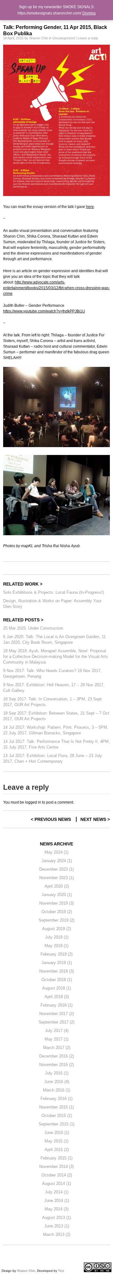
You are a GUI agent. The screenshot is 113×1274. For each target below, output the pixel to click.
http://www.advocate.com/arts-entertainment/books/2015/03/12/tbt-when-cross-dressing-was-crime (56, 288)
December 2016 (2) (56, 1056)
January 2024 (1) (56, 860)
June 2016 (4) (56, 1081)
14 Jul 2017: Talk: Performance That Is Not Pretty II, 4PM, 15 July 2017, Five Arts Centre (56, 744)
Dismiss (89, 13)
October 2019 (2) (56, 911)
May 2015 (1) (56, 1141)
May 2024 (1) (56, 852)
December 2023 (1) (56, 869)
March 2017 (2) (56, 1047)
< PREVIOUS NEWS (51, 819)
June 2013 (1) (56, 1226)
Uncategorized (63, 38)
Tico (61, 1270)
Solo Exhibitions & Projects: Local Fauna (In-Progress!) (53, 592)
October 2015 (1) (56, 1115)
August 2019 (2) (56, 928)
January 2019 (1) (56, 962)
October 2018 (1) (56, 979)
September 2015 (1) (56, 1124)
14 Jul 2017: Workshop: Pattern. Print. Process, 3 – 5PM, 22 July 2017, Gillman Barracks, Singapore (55, 730)
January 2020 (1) (56, 894)
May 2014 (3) (56, 1209)
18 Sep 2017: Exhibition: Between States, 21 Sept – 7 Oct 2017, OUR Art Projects (56, 716)
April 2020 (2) (57, 886)
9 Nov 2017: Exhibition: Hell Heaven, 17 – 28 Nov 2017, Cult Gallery (54, 687)
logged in (33, 802)
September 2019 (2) (56, 920)
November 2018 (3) (56, 971)
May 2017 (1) (56, 1039)
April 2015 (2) (57, 1149)
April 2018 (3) (57, 996)
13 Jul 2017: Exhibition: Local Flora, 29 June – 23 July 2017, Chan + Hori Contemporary (52, 758)
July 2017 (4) (56, 1030)
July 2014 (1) (56, 1192)
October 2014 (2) (56, 1175)
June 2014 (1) (56, 1200)
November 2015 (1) (56, 1107)
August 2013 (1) (56, 1217)
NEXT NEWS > (95, 819)
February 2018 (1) (56, 1005)
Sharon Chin (38, 38)
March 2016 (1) (56, 1090)
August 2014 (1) (56, 1183)
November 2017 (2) (56, 1013)
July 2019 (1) (56, 937)
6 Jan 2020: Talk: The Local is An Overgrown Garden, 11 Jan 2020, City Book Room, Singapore (54, 639)
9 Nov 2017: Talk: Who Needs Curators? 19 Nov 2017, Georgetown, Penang (52, 673)
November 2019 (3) (56, 903)
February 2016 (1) (56, 1098)
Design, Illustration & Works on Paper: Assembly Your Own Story (52, 603)
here (90, 207)
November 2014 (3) (56, 1166)
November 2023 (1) (56, 877)
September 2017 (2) (56, 1022)
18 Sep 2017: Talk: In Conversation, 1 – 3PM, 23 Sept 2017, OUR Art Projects (52, 702)
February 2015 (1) (56, 1158)
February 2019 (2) (56, 954)
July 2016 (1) (56, 1073)
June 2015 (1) (56, 1132)
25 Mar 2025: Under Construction (33, 628)
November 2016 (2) (56, 1064)
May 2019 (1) (56, 945)
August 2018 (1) (56, 988)
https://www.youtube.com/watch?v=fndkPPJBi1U (44, 311)
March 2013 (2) (56, 1234)
